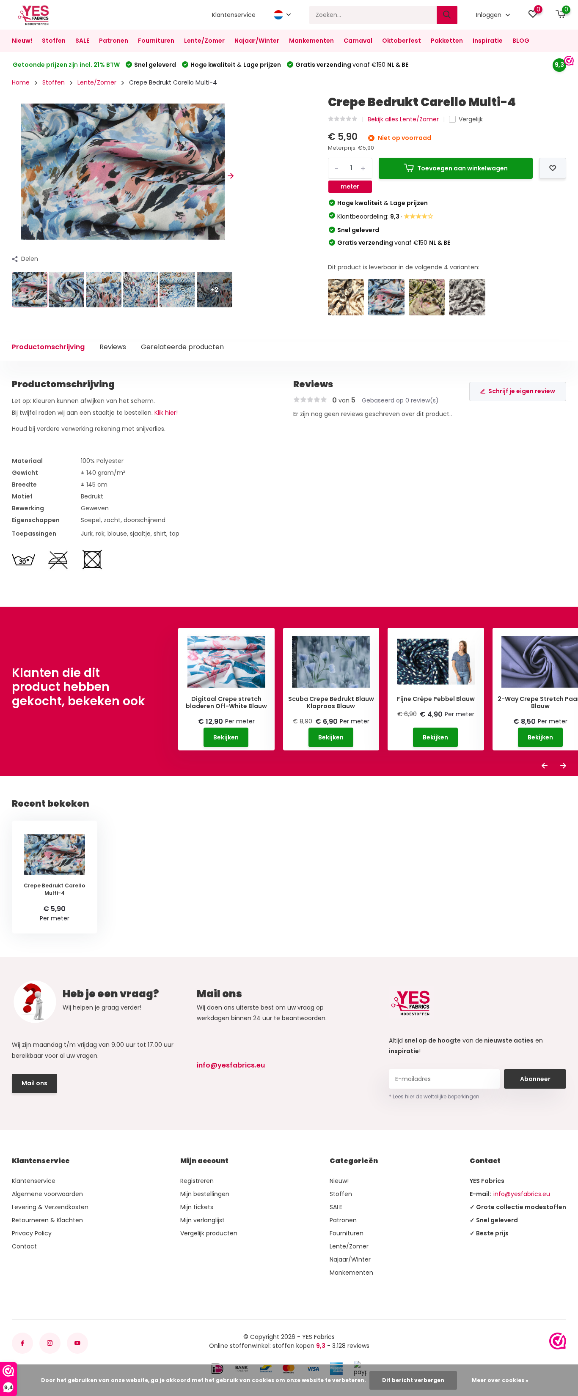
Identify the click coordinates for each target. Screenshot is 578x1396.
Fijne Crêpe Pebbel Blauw (436, 699)
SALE (82, 40)
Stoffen (54, 40)
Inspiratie (488, 40)
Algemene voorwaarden (47, 1194)
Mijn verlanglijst (202, 1220)
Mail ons (34, 1083)
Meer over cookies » (500, 1380)
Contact (24, 1246)
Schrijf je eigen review (521, 391)
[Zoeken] (447, 15)
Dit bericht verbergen (413, 1380)
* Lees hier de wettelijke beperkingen (434, 1096)
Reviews (112, 347)
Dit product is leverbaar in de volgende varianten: (403, 267)
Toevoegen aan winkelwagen (462, 168)
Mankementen (311, 40)
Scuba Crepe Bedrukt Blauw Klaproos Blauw (331, 702)
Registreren (197, 1181)
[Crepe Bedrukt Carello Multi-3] (427, 297)
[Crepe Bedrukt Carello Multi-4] (386, 297)
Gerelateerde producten (182, 347)
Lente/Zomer (204, 40)
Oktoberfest (401, 40)
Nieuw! (22, 40)
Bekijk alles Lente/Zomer (403, 119)
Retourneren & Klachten (47, 1220)
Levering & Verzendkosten (50, 1207)
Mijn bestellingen (204, 1194)
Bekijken (226, 737)
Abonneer (535, 1079)
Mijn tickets (196, 1207)
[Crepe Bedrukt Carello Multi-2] (346, 297)
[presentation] (15, 176)
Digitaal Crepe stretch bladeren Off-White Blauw (226, 702)
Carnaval (358, 40)
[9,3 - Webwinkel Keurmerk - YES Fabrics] (557, 1341)
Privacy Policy (32, 1233)
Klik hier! (166, 412)
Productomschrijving (48, 347)
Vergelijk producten (208, 1233)
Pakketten (447, 40)
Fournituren (156, 40)
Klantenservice (234, 15)
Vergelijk (471, 119)
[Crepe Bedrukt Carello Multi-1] (467, 297)
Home (21, 82)
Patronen (113, 40)
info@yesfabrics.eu (231, 1065)
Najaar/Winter (256, 40)
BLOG (520, 40)
